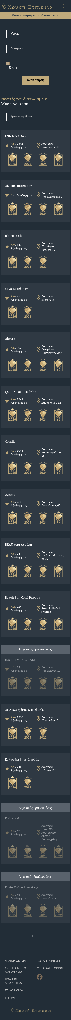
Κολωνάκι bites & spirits (22, 759)
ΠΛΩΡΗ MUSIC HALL (20, 660)
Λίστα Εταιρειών (48, 961)
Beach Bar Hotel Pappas (22, 597)
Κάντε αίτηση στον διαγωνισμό (35, 15)
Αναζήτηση (35, 80)
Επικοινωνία (14, 990)
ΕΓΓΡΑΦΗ (11, 998)
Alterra (10, 338)
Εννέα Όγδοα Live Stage (21, 887)
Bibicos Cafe (13, 235)
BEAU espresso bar (18, 544)
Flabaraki (12, 818)
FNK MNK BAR (15, 136)
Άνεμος (10, 494)
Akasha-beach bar (18, 186)
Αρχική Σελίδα (15, 961)
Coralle (10, 441)
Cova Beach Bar (16, 288)
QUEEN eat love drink (20, 391)
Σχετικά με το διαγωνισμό (15, 970)
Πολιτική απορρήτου (13, 981)
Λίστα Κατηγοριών (50, 968)
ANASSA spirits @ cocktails (24, 709)
